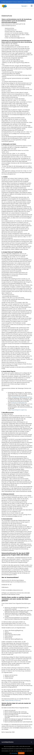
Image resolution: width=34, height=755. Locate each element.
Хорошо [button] (21, 753)
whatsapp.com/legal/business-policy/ (21, 397)
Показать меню (31, 5)
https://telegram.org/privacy (19, 410)
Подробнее (14, 753)
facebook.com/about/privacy (19, 402)
